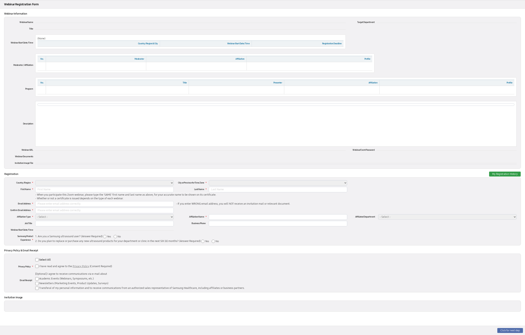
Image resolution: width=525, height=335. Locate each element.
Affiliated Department (365, 216)
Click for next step (510, 330)
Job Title (28, 223)
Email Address (24, 203)
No (119, 236)
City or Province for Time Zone (191, 182)
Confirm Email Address (20, 210)
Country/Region (23, 182)
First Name (26, 189)
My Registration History (505, 174)
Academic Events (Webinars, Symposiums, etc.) (66, 278)
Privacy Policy (24, 266)
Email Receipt (26, 280)
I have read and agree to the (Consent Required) (75, 266)
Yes (108, 236)
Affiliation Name (196, 216)
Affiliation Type (24, 216)
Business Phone (198, 223)
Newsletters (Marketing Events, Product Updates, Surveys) (73, 283)
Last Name (199, 189)
